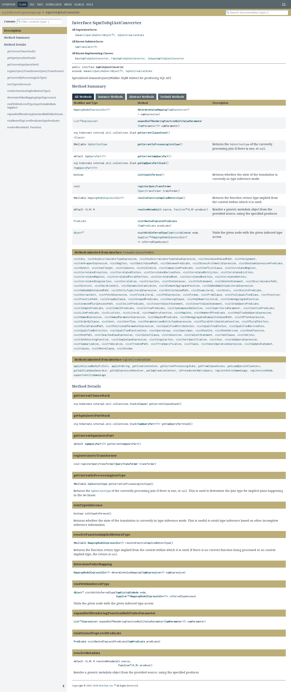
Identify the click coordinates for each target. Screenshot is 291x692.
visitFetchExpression (113, 294)
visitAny (79, 258)
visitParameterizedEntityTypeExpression (164, 321)
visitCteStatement (200, 281)
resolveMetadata (148, 209)
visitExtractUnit (85, 294)
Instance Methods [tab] (110, 97)
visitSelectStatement (198, 334)
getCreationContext (145, 366)
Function (179, 209)
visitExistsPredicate (247, 290)
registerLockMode (261, 370)
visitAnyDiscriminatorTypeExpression (112, 258)
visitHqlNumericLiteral (202, 299)
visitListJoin (111, 312)
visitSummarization (86, 343)
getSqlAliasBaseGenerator (90, 370)
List (76, 121)
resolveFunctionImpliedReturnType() (28, 91)
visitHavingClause (172, 299)
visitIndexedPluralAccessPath (93, 303)
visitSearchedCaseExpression (113, 334)
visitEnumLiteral (202, 290)
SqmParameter (147, 125)
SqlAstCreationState (130, 35)
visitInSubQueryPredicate (241, 303)
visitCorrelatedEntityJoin (200, 272)
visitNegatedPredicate (162, 317)
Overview (8, 4)
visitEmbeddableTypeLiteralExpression (227, 285)
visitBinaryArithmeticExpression (214, 263)
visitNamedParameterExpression (124, 317)
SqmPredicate (147, 225)
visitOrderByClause (86, 321)
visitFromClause (211, 294)
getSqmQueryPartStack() (21, 58)
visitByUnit (81, 267)
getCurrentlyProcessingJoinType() (27, 77)
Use (32, 4)
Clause (79, 137)
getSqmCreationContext (161, 370)
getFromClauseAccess (211, 366)
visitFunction (270, 294)
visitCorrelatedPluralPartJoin (127, 276)
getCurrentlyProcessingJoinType (159, 144)
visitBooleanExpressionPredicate (260, 263)
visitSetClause (225, 334)
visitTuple (191, 343)
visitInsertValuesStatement (204, 303)
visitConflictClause (208, 267)
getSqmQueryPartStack (152, 163)
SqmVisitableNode (179, 232)
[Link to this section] (108, 86)
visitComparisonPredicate (176, 267)
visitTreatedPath (136, 343)
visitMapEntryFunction (157, 312)
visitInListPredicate (130, 303)
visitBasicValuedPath (144, 263)
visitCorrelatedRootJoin (196, 276)
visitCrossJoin (149, 281)
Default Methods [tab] (172, 97)
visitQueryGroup (159, 330)
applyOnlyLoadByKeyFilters (91, 366)
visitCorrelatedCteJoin (125, 272)
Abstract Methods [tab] (141, 97)
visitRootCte (203, 330)
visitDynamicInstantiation (138, 285)
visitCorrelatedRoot (164, 276)
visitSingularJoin (161, 339)
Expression (89, 121)
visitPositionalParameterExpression (129, 326)
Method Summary (17, 37)
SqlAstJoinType (97, 144)
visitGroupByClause (112, 299)
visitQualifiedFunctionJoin (128, 330)
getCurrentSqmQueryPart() (23, 64)
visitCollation (146, 267)
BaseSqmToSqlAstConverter (92, 58)
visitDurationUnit (106, 285)
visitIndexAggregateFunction (239, 299)
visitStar (215, 339)
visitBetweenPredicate (175, 263)
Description (12, 30)
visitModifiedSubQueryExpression (249, 312)
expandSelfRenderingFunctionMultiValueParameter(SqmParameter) (37, 114)
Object (107, 35)
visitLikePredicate (86, 312)
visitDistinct (83, 285)
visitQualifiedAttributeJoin (175, 326)
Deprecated (54, 4)
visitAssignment (245, 258)
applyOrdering (120, 366)
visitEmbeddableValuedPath (91, 290)
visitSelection (171, 334)
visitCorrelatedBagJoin (240, 267)
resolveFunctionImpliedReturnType (160, 197)
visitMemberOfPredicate (209, 312)
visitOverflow (126, 321)
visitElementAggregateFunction (179, 285)
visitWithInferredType (152, 232)
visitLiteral (131, 312)
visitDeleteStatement (229, 281)
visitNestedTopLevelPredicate (157, 221)
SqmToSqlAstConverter (63, 12)
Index (68, 4)
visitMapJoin (182, 312)
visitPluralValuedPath (88, 326)
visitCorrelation (125, 281)
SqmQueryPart (93, 156)
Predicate (80, 221)
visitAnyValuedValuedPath (215, 258)
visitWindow (124, 348)
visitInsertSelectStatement (164, 303)
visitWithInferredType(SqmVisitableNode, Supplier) (31, 105)
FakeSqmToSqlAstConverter (128, 58)
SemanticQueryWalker (88, 35)
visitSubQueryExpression (241, 339)
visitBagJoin (118, 263)
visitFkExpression (168, 294)
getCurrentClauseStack (152, 132)
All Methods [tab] (83, 97)
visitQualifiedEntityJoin (90, 330)
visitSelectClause (147, 334)
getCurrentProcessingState (177, 366)
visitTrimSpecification (166, 343)
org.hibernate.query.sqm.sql (21, 12)
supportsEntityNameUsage (90, 375)
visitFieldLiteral (141, 294)
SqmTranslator (84, 46)
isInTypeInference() (19, 84)
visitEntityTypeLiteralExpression (133, 290)
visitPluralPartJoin (255, 321)
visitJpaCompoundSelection (184, 308)
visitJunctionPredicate (258, 308)
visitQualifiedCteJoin (211, 326)
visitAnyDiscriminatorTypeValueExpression (167, 258)
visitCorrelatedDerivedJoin (162, 272)
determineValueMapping (152, 109)
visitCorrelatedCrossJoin (90, 272)
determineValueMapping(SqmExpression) (31, 97)
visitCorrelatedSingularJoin (92, 281)
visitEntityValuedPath (173, 290)
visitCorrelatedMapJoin (89, 276)
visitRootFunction (252, 330)
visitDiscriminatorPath (261, 281)
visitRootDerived (226, 330)
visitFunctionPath (85, 299)
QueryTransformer (150, 190)
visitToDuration (112, 343)
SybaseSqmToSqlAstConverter (166, 58)
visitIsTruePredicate (151, 308)
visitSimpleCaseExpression (128, 339)
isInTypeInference (149, 174)
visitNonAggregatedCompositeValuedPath (206, 317)
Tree (40, 4)
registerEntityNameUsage (231, 370)
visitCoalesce (125, 267)
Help (89, 4)
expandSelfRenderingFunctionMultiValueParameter (170, 121)
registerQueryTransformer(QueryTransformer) (35, 71)
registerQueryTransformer (154, 186)
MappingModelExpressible (90, 109)
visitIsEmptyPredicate (88, 308)
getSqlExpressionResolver (127, 370)
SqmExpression (177, 109)
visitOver (108, 321)
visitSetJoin (245, 334)
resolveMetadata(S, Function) (24, 127)
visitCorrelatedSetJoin (230, 276)
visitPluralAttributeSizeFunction (216, 321)
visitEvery (223, 290)
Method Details (15, 44)
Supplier (143, 237)
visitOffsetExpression (249, 317)
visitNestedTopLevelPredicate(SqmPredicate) (33, 120)
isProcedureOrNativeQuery (195, 370)
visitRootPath (83, 334)
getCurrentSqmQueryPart (153, 156)
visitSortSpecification (191, 339)
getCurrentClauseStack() (21, 51)
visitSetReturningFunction (91, 339)
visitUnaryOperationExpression (221, 343)
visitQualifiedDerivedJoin (246, 326)
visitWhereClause (103, 348)
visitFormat (190, 294)
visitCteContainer (174, 281)
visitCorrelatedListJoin (237, 272)
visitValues (81, 348)
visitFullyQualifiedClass (241, 294)
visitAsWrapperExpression (90, 263)
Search (79, 4)
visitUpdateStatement (258, 343)
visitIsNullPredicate (120, 308)
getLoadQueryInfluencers (244, 366)
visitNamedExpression (88, 317)
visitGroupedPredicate (143, 299)
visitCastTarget (102, 267)
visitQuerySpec (183, 330)
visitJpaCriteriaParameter (222, 308)
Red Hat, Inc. (106, 685)
